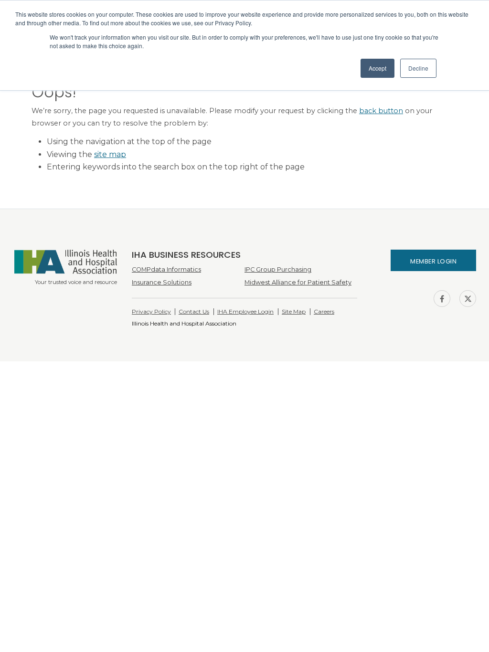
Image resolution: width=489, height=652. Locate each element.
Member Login (433, 261)
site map (110, 154)
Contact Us (194, 311)
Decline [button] (418, 68)
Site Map (294, 311)
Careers (324, 311)
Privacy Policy (151, 311)
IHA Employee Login (245, 311)
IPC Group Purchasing (277, 269)
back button (381, 110)
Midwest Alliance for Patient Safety (297, 282)
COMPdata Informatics (166, 269)
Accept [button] (377, 68)
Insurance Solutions (161, 282)
